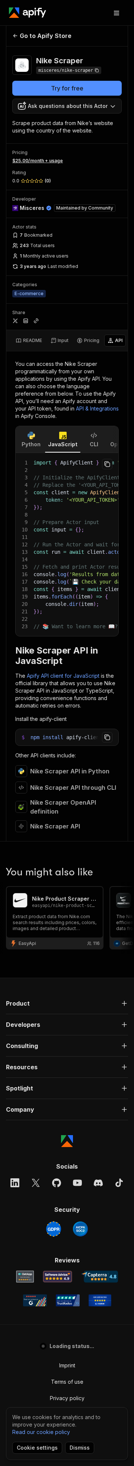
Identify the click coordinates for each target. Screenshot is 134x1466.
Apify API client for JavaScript (63, 676)
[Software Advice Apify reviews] (57, 1277)
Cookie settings (37, 1447)
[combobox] (67, 106)
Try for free (67, 88)
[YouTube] (77, 1183)
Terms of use (67, 1382)
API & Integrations (97, 408)
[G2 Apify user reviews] (35, 1300)
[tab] (28, 340)
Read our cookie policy (41, 1432)
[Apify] (27, 12)
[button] (67, 1003)
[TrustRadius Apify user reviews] (68, 1300)
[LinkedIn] (15, 1183)
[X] (36, 1183)
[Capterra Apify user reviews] (99, 1277)
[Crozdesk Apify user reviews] (100, 1300)
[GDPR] (54, 1229)
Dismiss (80, 1447)
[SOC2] (80, 1229)
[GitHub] (57, 1183)
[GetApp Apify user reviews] (25, 1277)
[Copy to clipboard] (107, 464)
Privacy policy (67, 1398)
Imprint (67, 1365)
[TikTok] (119, 1183)
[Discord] (98, 1183)
